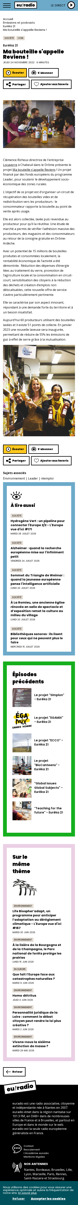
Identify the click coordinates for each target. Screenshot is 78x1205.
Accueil (8, 19)
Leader (33, 478)
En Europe (20, 969)
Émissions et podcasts (19, 23)
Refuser (18, 1198)
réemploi (47, 478)
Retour (17, 1072)
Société (9, 38)
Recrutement (32, 1149)
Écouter (18, 73)
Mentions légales (34, 1157)
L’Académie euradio (36, 1153)
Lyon (20, 38)
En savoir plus (27, 1192)
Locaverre (10, 165)
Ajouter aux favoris (54, 84)
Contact (29, 1146)
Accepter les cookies (48, 1198)
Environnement (14, 478)
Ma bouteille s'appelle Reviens (33, 170)
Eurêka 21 (9, 26)
